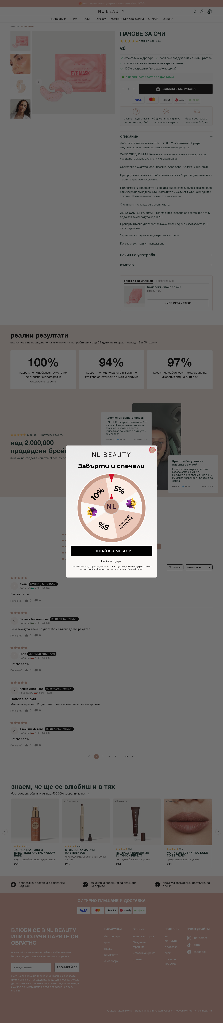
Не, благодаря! (111, 561)
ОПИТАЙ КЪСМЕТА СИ (111, 551)
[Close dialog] (152, 450)
